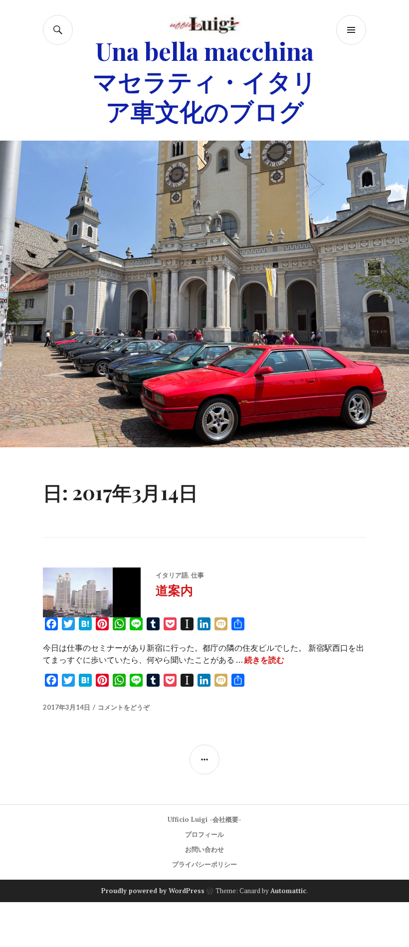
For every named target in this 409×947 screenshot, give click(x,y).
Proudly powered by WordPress (152, 890)
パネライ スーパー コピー (271, 939)
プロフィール (204, 834)
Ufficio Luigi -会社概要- (204, 819)
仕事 (197, 575)
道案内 (174, 589)
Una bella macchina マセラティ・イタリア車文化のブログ (205, 80)
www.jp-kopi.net (41, 924)
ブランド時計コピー (332, 909)
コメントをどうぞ (124, 707)
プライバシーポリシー (204, 864)
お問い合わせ (204, 849)
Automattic (288, 890)
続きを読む (264, 659)
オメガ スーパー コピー (84, 939)
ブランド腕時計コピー (142, 909)
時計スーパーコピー (239, 909)
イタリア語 (172, 575)
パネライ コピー (176, 939)
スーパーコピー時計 (45, 909)
